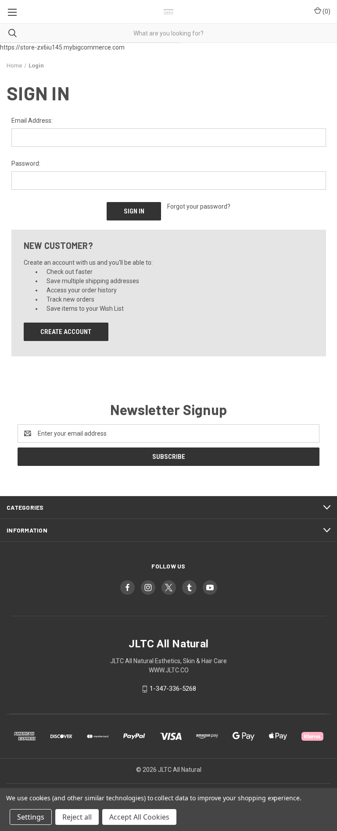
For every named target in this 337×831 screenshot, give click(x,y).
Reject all (77, 817)
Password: (25, 163)
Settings (30, 817)
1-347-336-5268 (173, 688)
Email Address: (32, 120)
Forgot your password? (198, 206)
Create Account (65, 332)
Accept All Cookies (139, 817)
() (325, 11)
